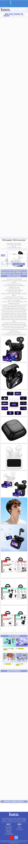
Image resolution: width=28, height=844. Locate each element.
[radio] (17, 252)
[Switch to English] (12, 2)
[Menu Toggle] (26, 9)
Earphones (17, 14)
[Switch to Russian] (11, 5)
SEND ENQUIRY (19, 264)
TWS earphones (8, 264)
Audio (11, 14)
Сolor (3, 255)
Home (6, 14)
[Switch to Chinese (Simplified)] (15, 3)
